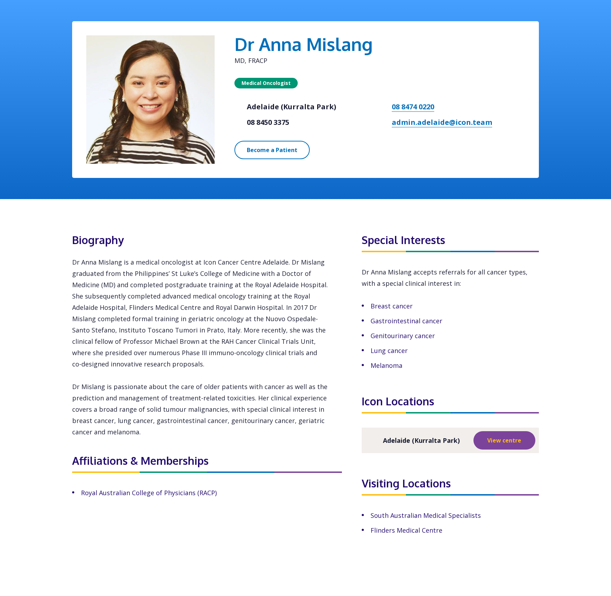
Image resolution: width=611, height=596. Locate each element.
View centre (504, 440)
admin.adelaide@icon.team (442, 122)
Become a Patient (272, 150)
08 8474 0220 (413, 106)
